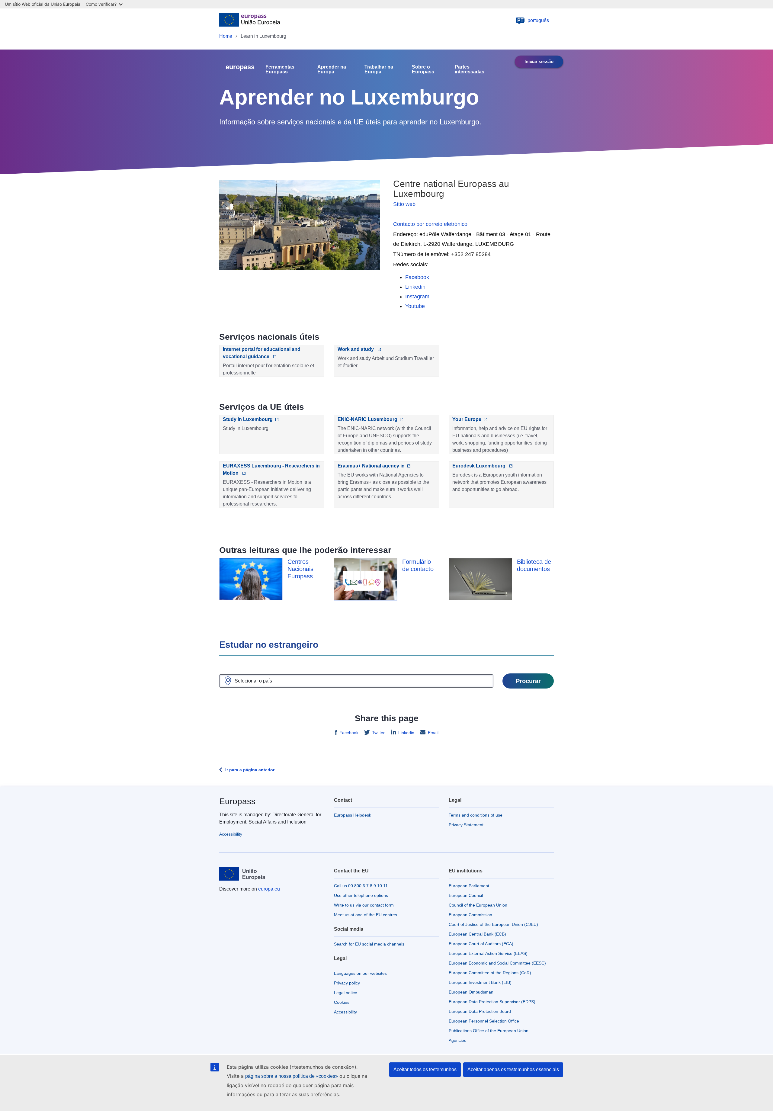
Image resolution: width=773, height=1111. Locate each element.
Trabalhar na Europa (378, 69)
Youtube (415, 306)
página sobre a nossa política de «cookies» (291, 1076)
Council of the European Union (478, 905)
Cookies (341, 1002)
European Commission (470, 914)
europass (240, 67)
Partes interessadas (469, 69)
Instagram (417, 297)
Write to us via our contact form (364, 905)
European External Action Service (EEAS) (488, 953)
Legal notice (345, 992)
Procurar (528, 681)
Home (225, 36)
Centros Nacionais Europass (300, 569)
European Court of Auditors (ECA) (481, 943)
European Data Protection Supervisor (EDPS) (492, 1001)
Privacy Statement (466, 824)
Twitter (378, 732)
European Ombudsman (471, 992)
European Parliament (469, 885)
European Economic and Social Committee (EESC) (497, 963)
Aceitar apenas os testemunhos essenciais (513, 1069)
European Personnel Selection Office (484, 1021)
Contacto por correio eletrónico (430, 224)
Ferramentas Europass (279, 69)
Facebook (417, 277)
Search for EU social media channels (369, 944)
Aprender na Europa (331, 69)
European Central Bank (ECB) (477, 934)
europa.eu (269, 888)
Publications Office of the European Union (488, 1030)
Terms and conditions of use (475, 815)
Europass (237, 801)
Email (433, 732)
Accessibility (230, 834)
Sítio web (404, 204)
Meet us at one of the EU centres (365, 914)
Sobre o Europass (423, 69)
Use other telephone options (361, 895)
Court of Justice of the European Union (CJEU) (493, 924)
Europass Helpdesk (352, 815)
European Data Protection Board (480, 1011)
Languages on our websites (360, 973)
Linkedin (415, 287)
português (533, 20)
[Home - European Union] (249, 20)
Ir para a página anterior (249, 769)
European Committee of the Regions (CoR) (490, 972)
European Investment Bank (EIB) (480, 982)
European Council (466, 895)
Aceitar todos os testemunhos (425, 1069)
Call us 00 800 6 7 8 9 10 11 (361, 885)
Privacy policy (347, 983)
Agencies (457, 1040)
